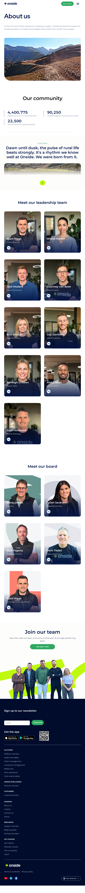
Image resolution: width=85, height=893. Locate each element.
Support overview (11, 826)
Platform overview (11, 754)
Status (7, 817)
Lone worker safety (12, 776)
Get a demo (67, 4)
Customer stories (11, 795)
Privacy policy (27, 872)
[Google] (26, 738)
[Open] (42, 182)
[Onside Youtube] (5, 879)
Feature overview (11, 786)
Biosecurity (8, 769)
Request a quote (11, 847)
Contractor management (14, 765)
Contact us (8, 813)
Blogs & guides (10, 830)
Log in (6, 854)
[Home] (10, 3)
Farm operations (11, 772)
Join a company (10, 851)
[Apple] (11, 738)
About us (8, 805)
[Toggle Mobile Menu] (78, 4)
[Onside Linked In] (11, 879)
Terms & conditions (12, 872)
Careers (7, 809)
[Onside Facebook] (16, 879)
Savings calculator (11, 834)
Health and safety (11, 758)
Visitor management (12, 761)
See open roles (42, 647)
